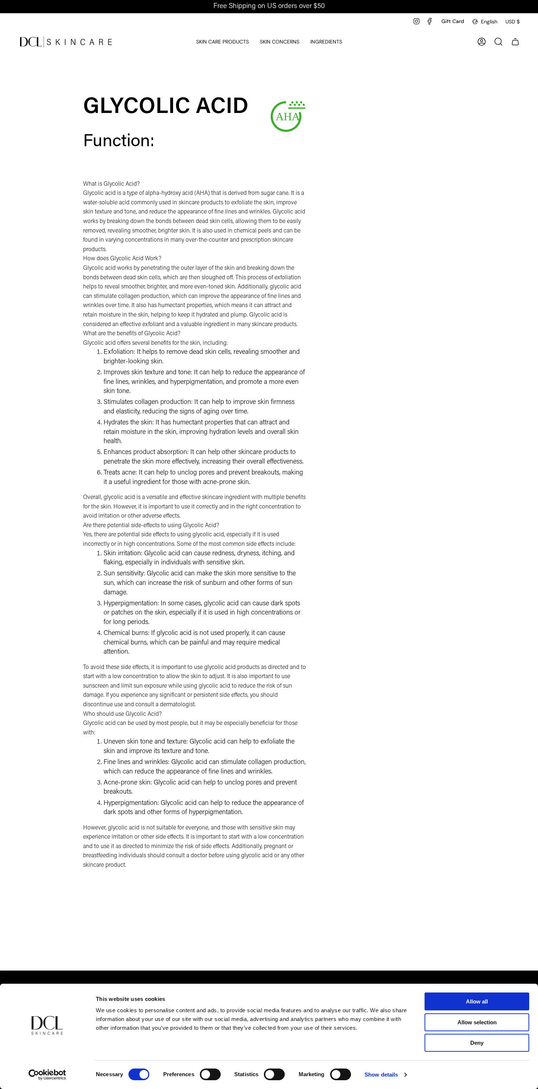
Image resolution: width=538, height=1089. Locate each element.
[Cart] (515, 41)
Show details (381, 1074)
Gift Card (452, 21)
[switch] (210, 1074)
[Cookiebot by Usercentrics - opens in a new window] (47, 1074)
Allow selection (477, 1022)
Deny (476, 1043)
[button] (222, 41)
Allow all (477, 1001)
